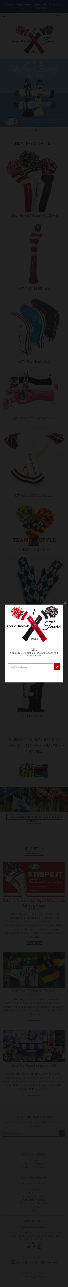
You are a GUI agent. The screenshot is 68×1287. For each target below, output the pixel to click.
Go (57, 667)
